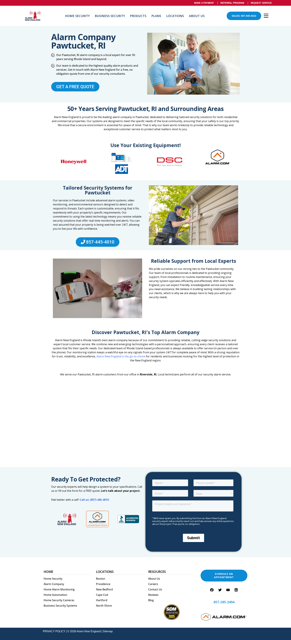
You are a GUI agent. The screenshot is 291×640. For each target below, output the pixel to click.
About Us (197, 16)
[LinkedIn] (236, 590)
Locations (175, 16)
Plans (156, 16)
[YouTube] (228, 590)
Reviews (153, 595)
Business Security (110, 16)
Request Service (261, 3)
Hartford (101, 600)
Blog (151, 600)
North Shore (104, 605)
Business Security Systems (60, 605)
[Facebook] (212, 590)
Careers (153, 584)
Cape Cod (102, 595)
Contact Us (155, 589)
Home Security (77, 16)
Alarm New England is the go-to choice (120, 356)
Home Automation (55, 595)
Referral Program (232, 3)
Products (138, 16)
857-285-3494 (224, 602)
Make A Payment (204, 3)
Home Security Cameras (59, 600)
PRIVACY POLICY (54, 631)
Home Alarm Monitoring (59, 589)
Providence (103, 584)
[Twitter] (220, 590)
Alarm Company (54, 584)
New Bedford (104, 589)
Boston (100, 578)
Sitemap (108, 631)
